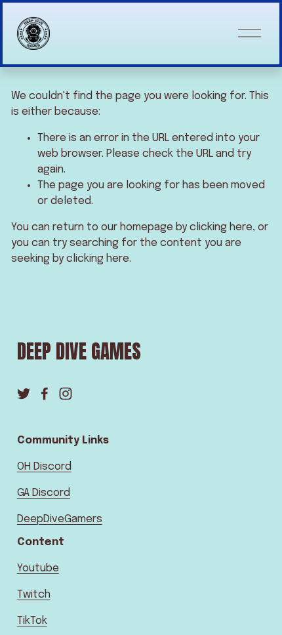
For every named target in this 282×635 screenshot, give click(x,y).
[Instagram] (65, 393)
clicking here (221, 227)
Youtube (38, 568)
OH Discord (44, 466)
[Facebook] (44, 393)
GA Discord (43, 493)
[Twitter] (23, 393)
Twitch (33, 594)
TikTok (32, 620)
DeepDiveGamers (59, 519)
